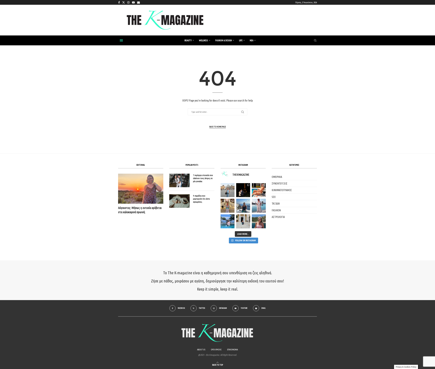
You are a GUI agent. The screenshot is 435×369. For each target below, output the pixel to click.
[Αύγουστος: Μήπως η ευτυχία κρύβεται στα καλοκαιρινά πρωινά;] (140, 189)
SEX (274, 196)
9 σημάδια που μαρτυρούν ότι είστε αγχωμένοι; (201, 199)
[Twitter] (123, 2)
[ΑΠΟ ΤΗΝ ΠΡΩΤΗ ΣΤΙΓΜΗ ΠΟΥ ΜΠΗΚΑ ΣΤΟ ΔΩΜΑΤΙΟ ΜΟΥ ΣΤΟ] (259, 206)
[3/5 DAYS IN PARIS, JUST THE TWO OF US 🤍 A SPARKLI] (243, 190)
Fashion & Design (223, 40)
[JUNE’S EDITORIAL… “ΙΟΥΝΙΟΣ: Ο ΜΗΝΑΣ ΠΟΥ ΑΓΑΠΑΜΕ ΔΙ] (259, 221)
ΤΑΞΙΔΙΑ (276, 203)
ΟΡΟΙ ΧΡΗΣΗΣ (216, 349)
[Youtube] (133, 2)
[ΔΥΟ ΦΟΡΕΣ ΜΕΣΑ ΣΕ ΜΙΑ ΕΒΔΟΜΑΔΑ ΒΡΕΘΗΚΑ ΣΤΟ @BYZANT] (227, 206)
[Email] (138, 2)
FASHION (276, 210)
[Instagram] (128, 2)
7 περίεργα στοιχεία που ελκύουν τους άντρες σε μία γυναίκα (203, 178)
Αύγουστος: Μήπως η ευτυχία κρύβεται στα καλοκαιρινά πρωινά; (140, 210)
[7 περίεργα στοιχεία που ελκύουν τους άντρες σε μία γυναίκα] (179, 180)
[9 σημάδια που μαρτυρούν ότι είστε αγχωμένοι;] (179, 201)
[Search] (315, 40)
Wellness (203, 40)
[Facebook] (119, 2)
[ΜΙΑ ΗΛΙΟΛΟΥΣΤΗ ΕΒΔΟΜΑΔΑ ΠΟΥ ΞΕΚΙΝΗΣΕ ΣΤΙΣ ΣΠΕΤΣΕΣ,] (243, 221)
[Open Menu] (121, 40)
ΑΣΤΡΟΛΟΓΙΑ (278, 216)
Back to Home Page (217, 127)
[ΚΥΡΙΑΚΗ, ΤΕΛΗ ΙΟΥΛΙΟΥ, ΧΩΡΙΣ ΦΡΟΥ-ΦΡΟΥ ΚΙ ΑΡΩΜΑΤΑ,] (259, 190)
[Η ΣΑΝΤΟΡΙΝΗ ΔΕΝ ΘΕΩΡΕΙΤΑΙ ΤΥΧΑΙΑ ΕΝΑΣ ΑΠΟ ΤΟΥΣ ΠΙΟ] (243, 206)
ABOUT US (201, 349)
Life (240, 40)
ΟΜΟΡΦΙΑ (277, 176)
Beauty (188, 40)
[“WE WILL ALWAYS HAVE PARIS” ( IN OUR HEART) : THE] (227, 190)
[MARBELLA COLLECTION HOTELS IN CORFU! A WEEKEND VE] (227, 221)
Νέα (251, 40)
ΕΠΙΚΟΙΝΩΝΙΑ (232, 349)
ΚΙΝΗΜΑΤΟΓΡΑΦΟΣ (282, 190)
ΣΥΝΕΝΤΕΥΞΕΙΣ (279, 183)
